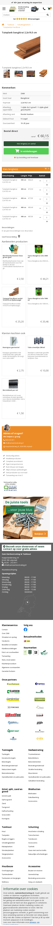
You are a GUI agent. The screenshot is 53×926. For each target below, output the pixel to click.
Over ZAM (5, 633)
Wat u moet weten (8, 660)
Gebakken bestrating (36, 781)
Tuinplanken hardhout (11, 27)
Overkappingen (8, 870)
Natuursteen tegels (9, 769)
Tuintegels (6, 754)
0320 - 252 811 (11, 562)
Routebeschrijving (9, 569)
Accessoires (32, 801)
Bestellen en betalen (9, 645)
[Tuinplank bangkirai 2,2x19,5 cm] (26, 49)
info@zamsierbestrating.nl (14, 443)
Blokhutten (32, 793)
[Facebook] (25, 629)
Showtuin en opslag (9, 637)
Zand (4, 803)
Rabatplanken (7, 846)
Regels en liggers (8, 839)
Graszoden (6, 815)
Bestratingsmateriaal (10, 765)
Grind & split (6, 796)
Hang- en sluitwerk (35, 882)
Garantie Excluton (8, 671)
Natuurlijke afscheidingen (38, 854)
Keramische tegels (9, 758)
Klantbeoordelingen (9, 648)
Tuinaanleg (6, 656)
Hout (3, 831)
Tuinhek (31, 846)
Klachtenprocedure (9, 664)
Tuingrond (5, 807)
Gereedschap (33, 874)
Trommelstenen (34, 754)
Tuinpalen (5, 835)
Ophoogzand (7, 800)
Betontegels (6, 762)
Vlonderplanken (8, 850)
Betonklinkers (33, 758)
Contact (5, 629)
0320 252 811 (10, 440)
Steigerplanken (7, 854)
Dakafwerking (33, 797)
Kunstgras (5, 818)
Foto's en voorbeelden (10, 652)
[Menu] (4, 9)
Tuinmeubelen (7, 874)
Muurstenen (33, 773)
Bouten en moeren (35, 870)
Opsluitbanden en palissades (13, 777)
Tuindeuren (32, 839)
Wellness (5, 882)
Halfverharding (7, 811)
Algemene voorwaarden (11, 667)
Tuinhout (10, 25)
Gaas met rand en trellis (37, 850)
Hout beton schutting (36, 831)
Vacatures (5, 641)
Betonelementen (8, 773)
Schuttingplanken (23, 25)
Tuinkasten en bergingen (11, 878)
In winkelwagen (28, 151)
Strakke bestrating (35, 769)
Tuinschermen (33, 835)
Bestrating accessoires (36, 878)
